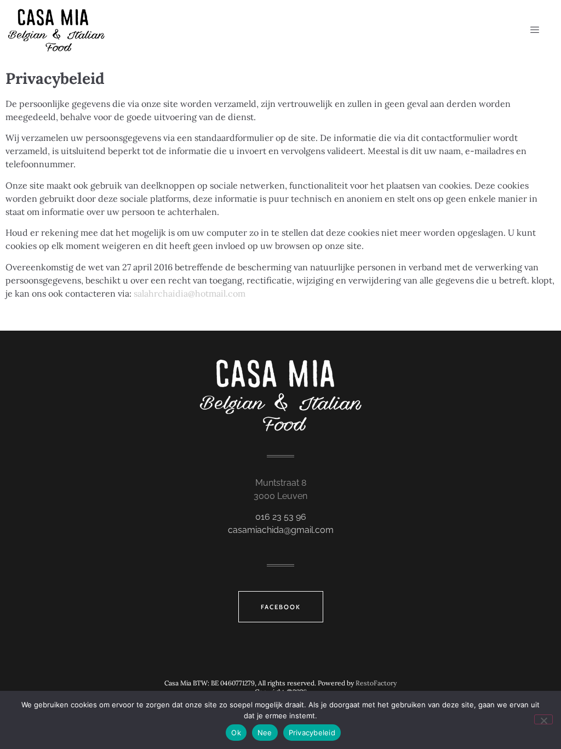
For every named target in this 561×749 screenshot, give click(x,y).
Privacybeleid (312, 732)
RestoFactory (376, 683)
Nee (264, 732)
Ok (236, 732)
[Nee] (543, 719)
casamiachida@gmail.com (281, 530)
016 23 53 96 (280, 517)
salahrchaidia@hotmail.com (189, 293)
